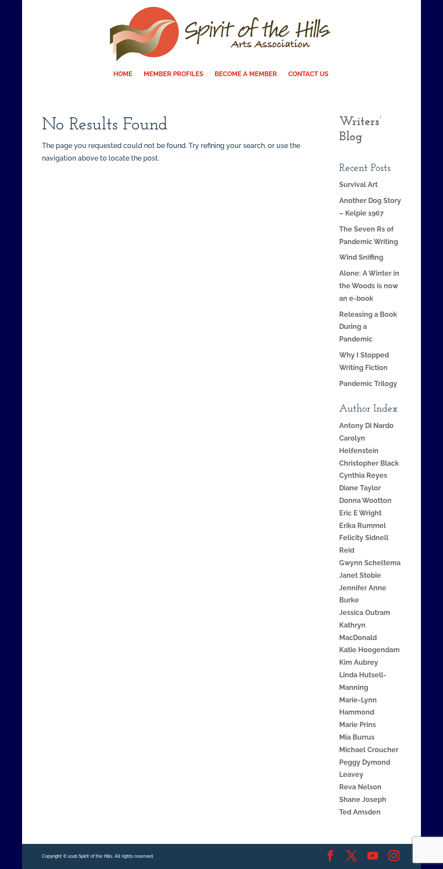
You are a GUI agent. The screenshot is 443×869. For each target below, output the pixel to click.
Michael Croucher (368, 750)
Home (122, 74)
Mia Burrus (357, 737)
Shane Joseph (362, 799)
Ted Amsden (360, 812)
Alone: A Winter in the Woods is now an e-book (369, 286)
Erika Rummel (362, 525)
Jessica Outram (364, 612)
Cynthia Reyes (363, 475)
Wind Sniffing (361, 257)
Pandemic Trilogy (368, 384)
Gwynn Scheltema (370, 563)
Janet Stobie (360, 575)
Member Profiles (173, 74)
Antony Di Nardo (366, 426)
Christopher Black (369, 463)
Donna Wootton (365, 500)
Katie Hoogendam (369, 650)
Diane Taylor (360, 488)
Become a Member (246, 74)
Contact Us (308, 74)
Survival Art (358, 184)
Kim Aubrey (358, 662)
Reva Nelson (360, 787)
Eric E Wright (360, 513)
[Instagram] (393, 856)
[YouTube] (372, 856)
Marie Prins (357, 725)
